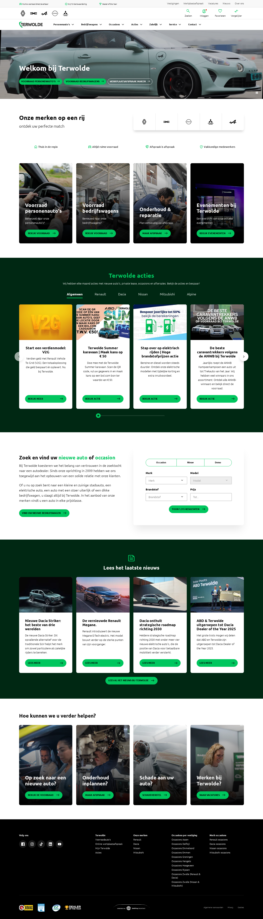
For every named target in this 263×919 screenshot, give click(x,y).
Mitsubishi (167, 294)
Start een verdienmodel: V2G (46, 350)
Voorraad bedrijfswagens (100, 208)
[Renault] (144, 121)
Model (194, 473)
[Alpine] (233, 121)
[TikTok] (41, 844)
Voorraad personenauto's (43, 208)
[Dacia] (167, 121)
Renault (100, 294)
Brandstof (152, 489)
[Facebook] (23, 844)
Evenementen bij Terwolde (216, 208)
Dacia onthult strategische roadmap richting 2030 (158, 625)
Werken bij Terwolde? (209, 780)
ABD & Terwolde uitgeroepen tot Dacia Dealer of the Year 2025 (216, 625)
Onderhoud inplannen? (95, 780)
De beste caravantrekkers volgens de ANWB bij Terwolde (217, 352)
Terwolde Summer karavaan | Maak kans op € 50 (103, 352)
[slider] (98, 415)
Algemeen (75, 294)
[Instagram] (32, 844)
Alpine (191, 294)
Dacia (122, 294)
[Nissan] (189, 121)
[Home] (31, 24)
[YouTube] (59, 844)
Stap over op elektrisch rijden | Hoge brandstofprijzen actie (160, 352)
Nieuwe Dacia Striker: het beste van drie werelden (43, 625)
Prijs (193, 489)
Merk (149, 473)
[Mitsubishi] (211, 121)
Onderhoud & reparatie (155, 212)
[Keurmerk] (26, 907)
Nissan (143, 294)
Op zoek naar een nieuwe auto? (45, 780)
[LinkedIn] (50, 844)
